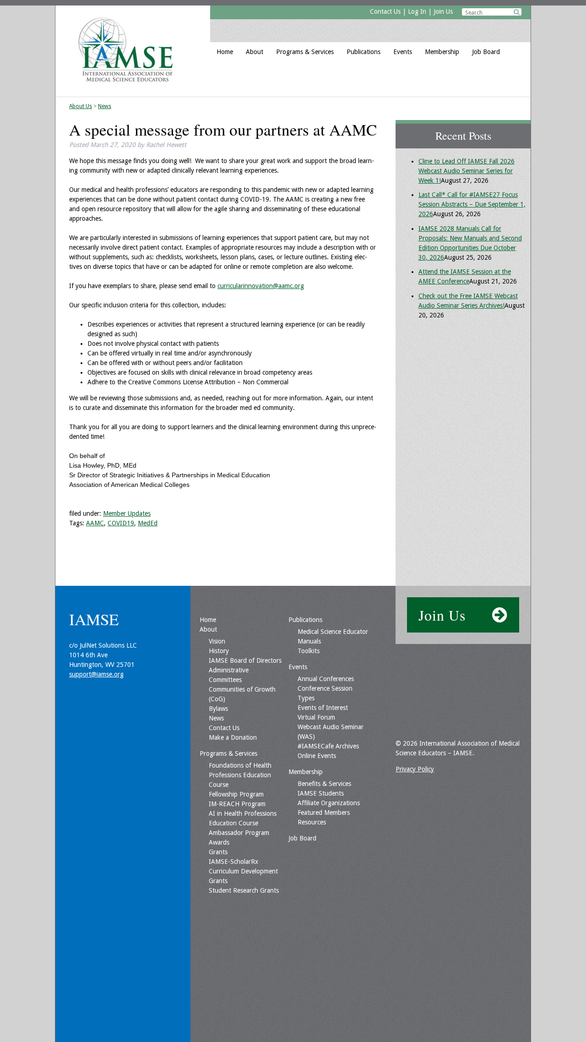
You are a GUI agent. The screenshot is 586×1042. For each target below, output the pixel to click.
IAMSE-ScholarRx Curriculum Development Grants (243, 871)
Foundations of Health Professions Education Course (240, 775)
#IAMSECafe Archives (328, 746)
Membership (442, 51)
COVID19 (121, 523)
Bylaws (218, 708)
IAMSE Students (321, 793)
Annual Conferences (326, 678)
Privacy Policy (415, 769)
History (219, 651)
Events (402, 51)
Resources (312, 822)
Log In (417, 11)
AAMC (95, 523)
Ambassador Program (239, 832)
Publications (363, 51)
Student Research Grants (244, 890)
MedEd (147, 523)
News (104, 106)
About (254, 51)
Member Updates (127, 513)
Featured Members (324, 812)
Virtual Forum (316, 717)
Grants (218, 852)
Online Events (317, 755)
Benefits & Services (324, 783)
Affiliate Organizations (329, 803)
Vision (217, 641)
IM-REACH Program (237, 803)
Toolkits (309, 651)
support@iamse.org (96, 674)
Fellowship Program (236, 794)
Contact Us (385, 11)
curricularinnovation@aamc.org (260, 285)
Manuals (309, 641)
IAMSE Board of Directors (245, 660)
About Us (80, 106)
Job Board (486, 51)
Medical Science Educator (333, 631)
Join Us (443, 11)
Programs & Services (305, 51)
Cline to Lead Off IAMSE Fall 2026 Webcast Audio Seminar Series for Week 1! (466, 171)
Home (225, 51)
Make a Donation (233, 737)
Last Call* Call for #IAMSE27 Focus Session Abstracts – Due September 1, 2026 (472, 204)
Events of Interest (323, 707)
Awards (219, 842)
